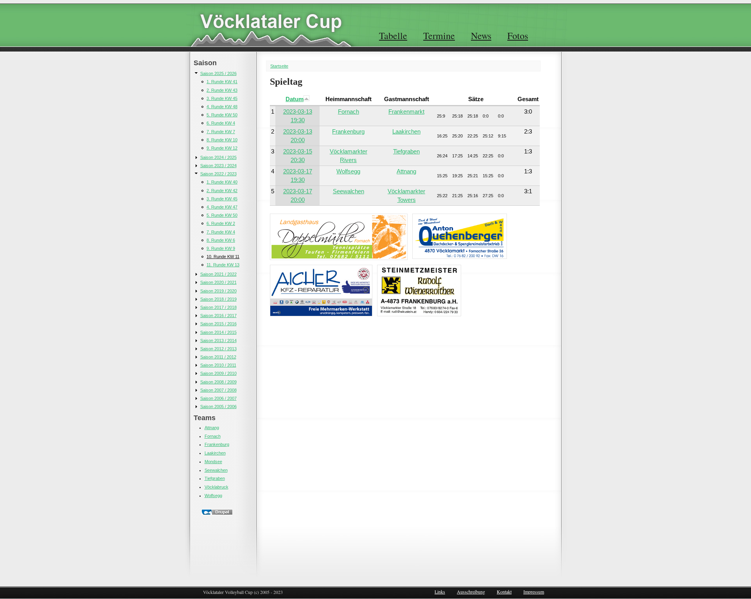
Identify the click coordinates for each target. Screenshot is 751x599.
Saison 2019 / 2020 (218, 291)
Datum (295, 99)
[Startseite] (271, 21)
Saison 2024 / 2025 (218, 157)
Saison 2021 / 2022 (218, 274)
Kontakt (504, 591)
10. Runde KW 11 (223, 256)
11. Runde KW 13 (223, 264)
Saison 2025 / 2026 (218, 73)
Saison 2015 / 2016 (218, 323)
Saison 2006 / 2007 (218, 398)
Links (440, 591)
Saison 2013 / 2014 (218, 340)
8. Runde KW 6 (221, 240)
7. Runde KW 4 (221, 232)
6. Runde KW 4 (221, 123)
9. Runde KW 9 (221, 248)
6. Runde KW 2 (221, 223)
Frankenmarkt (406, 111)
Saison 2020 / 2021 (218, 282)
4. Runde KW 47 (222, 207)
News (481, 35)
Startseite (279, 66)
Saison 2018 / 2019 (218, 299)
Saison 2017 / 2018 (218, 307)
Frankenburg (217, 444)
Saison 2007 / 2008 (218, 390)
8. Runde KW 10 (222, 139)
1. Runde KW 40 (222, 182)
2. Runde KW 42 (222, 190)
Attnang (212, 427)
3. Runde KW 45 (222, 98)
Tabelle (393, 35)
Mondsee (213, 461)
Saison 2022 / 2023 (218, 173)
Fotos (517, 35)
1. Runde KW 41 (222, 81)
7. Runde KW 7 (221, 131)
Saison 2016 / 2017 (218, 315)
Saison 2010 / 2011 (218, 365)
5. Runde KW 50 (222, 114)
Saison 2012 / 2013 (218, 348)
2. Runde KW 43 (222, 90)
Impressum (533, 591)
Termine (439, 35)
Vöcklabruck (216, 487)
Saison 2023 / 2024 (218, 165)
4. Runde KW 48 (222, 106)
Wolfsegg (213, 495)
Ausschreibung (471, 591)
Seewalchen (216, 470)
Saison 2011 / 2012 (218, 357)
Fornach (213, 436)
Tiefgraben (215, 478)
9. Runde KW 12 (222, 148)
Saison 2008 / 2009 (218, 382)
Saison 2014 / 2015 (218, 332)
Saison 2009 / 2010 (218, 373)
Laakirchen (215, 453)
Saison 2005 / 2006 (218, 406)
